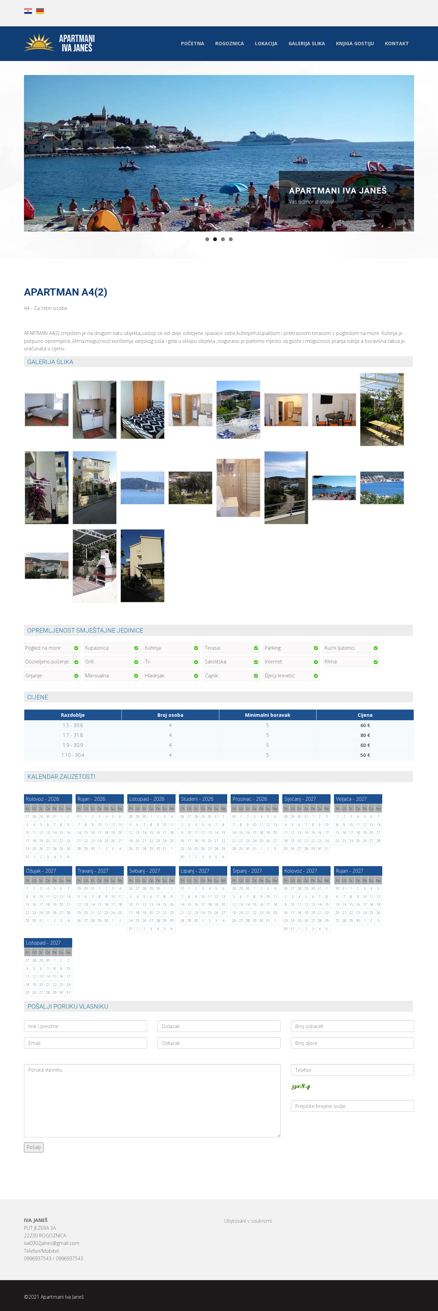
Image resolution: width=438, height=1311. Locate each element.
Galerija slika (306, 43)
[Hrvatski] (28, 10)
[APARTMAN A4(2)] (47, 411)
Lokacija (266, 43)
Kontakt (397, 43)
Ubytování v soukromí (248, 1221)
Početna (192, 43)
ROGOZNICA (229, 43)
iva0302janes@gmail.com (51, 1243)
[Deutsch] (40, 10)
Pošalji (34, 1147)
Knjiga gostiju (355, 43)
